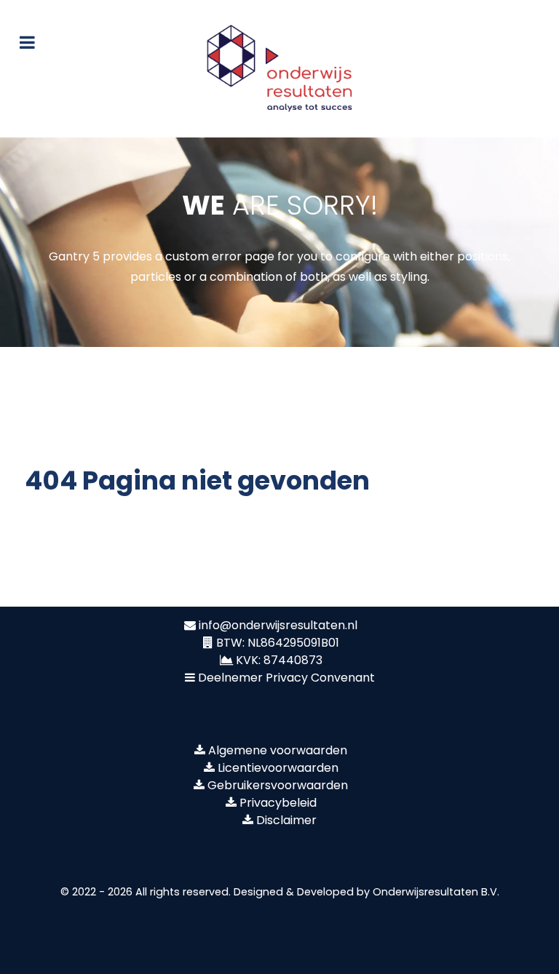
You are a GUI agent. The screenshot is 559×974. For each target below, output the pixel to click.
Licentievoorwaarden (278, 767)
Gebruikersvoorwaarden (277, 785)
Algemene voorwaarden (277, 750)
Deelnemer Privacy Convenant (286, 677)
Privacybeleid (278, 802)
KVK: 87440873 (279, 660)
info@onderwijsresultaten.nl (278, 625)
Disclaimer (286, 820)
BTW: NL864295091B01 (277, 642)
